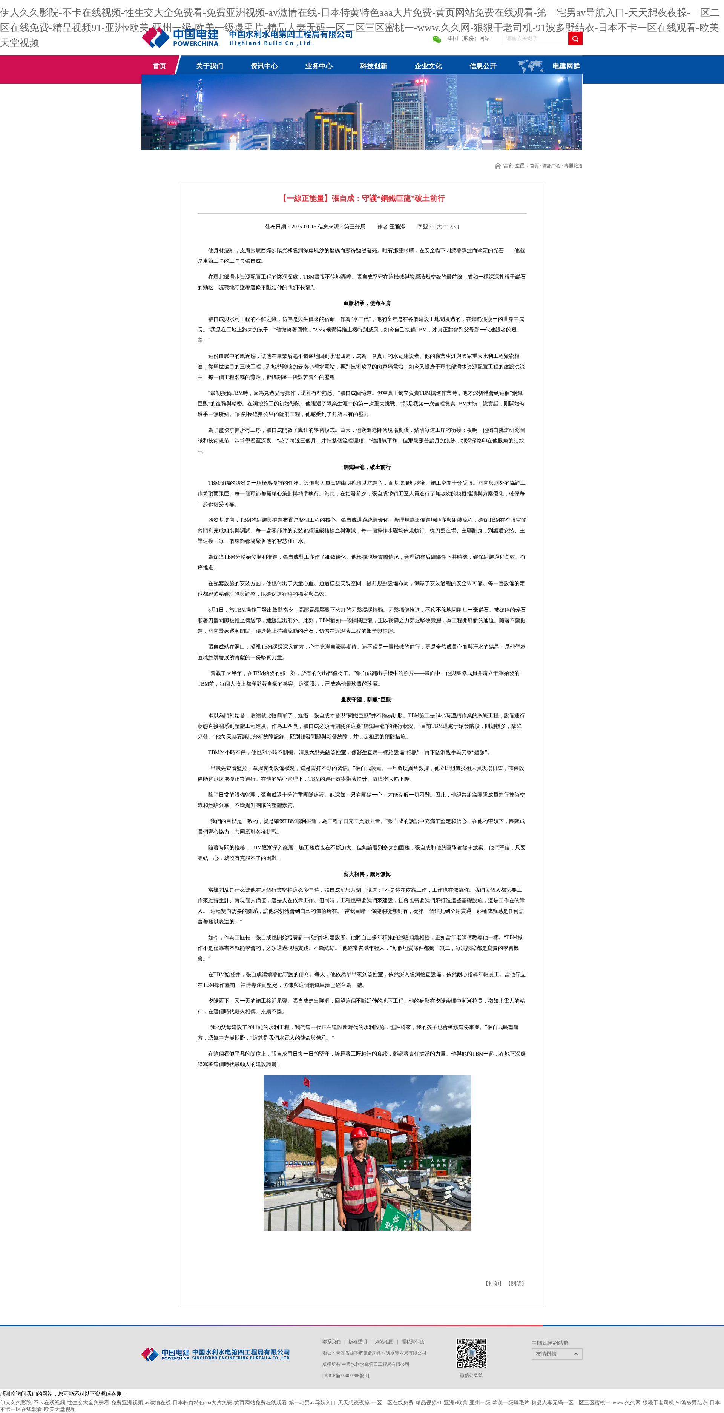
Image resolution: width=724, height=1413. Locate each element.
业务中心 (319, 66)
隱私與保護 (413, 1341)
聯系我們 (331, 1341)
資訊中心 (552, 165)
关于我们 (209, 66)
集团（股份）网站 (469, 38)
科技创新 (373, 66)
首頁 (534, 165)
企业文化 (428, 66)
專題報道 (573, 165)
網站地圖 (384, 1341)
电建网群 (566, 66)
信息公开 (483, 66)
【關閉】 (516, 1284)
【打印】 (494, 1284)
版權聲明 (358, 1341)
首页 (159, 66)
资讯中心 (264, 66)
